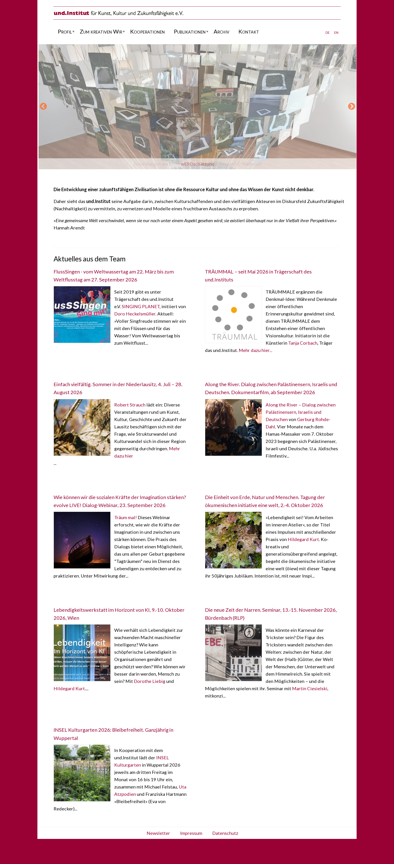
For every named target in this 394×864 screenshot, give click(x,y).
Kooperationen (147, 31)
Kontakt (248, 31)
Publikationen (190, 31)
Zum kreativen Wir (101, 31)
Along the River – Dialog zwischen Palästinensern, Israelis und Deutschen (301, 412)
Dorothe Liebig (149, 681)
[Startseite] (118, 15)
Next (351, 107)
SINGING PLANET (141, 306)
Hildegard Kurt (303, 539)
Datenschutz (225, 833)
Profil (65, 31)
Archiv (221, 31)
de (328, 32)
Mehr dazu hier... (255, 350)
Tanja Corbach (302, 343)
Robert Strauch (129, 404)
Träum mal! (125, 517)
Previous (43, 107)
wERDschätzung (197, 164)
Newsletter (158, 833)
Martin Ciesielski (309, 688)
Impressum (191, 833)
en (336, 32)
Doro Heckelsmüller (135, 313)
